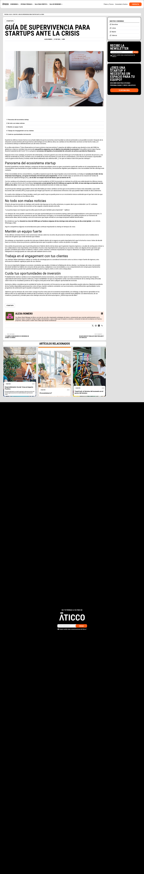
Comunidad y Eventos (121, 4)
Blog (10, 14)
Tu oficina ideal (124, 90)
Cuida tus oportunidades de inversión (19, 134)
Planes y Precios (109, 4)
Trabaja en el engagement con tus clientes (21, 130)
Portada (6, 14)
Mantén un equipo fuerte (15, 127)
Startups (15, 14)
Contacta (135, 4)
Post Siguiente (98, 334)
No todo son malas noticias (16, 123)
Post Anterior (10, 334)
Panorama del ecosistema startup (18, 119)
